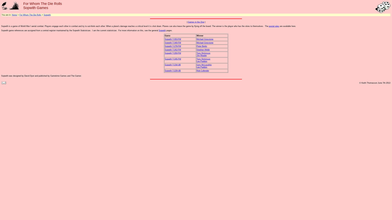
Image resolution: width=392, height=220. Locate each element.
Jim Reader (202, 55)
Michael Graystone (205, 39)
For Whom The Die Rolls (30, 15)
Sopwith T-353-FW (173, 39)
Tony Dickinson (203, 53)
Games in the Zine (196, 22)
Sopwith (47, 15)
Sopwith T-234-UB (173, 65)
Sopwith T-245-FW (173, 59)
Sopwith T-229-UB (173, 71)
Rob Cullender (203, 71)
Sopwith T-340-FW (173, 43)
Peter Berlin (202, 46)
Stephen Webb (203, 50)
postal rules (274, 26)
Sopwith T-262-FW (173, 50)
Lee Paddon (202, 61)
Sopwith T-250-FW (173, 53)
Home (14, 15)
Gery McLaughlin (204, 65)
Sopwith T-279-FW (173, 46)
